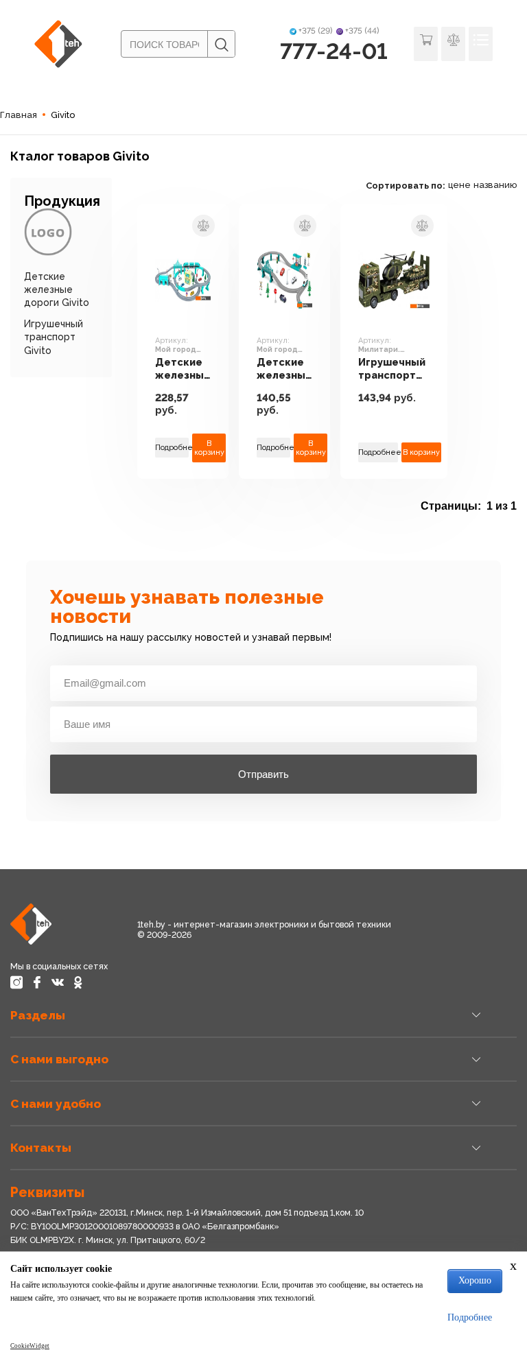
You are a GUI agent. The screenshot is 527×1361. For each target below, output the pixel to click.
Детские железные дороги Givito (56, 289)
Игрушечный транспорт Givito (53, 336)
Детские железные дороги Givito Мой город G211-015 (284, 368)
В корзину (209, 448)
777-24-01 (334, 51)
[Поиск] (221, 44)
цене (459, 184)
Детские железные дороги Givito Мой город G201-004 (183, 368)
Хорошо (474, 1280)
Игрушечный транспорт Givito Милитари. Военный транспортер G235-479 (394, 368)
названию (495, 184)
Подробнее (172, 447)
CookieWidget (29, 1345)
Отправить (263, 774)
